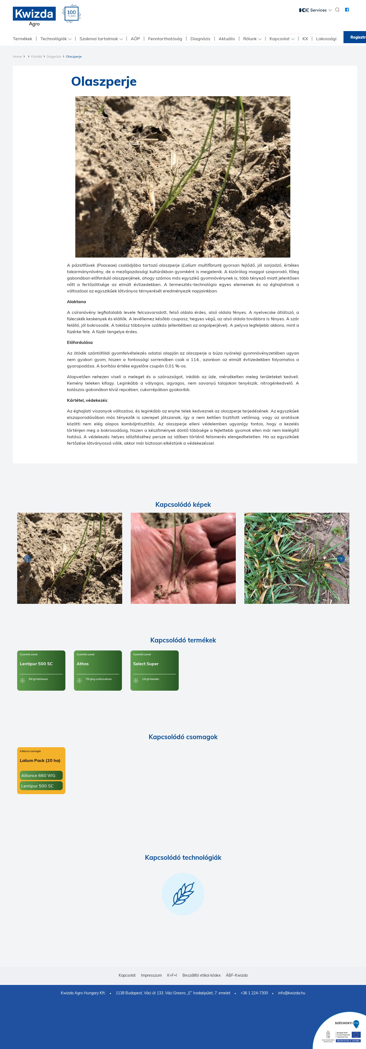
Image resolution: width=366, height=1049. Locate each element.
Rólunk (250, 38)
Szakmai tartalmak (99, 38)
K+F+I (172, 975)
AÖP (135, 38)
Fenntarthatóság (165, 38)
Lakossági (326, 38)
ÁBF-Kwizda (237, 975)
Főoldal (36, 56)
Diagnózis (200, 38)
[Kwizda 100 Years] (71, 13)
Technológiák (53, 38)
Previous (26, 559)
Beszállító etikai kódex (201, 975)
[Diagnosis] (69, 558)
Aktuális (227, 38)
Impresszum (151, 975)
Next (339, 559)
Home (17, 56)
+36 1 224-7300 (254, 993)
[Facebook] (347, 9)
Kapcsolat (280, 38)
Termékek (22, 38)
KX (305, 38)
